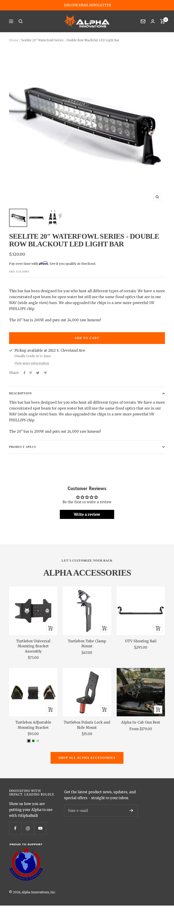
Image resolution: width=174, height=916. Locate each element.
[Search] (21, 21)
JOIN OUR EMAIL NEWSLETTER (87, 5)
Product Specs (22, 447)
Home (13, 40)
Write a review (87, 514)
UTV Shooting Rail (140, 641)
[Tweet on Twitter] (38, 372)
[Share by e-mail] (45, 372)
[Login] (153, 21)
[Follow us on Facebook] (15, 828)
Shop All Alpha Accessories (87, 757)
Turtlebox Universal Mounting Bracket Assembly (33, 646)
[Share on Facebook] (24, 372)
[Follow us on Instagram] (28, 828)
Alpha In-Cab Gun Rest (140, 722)
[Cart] (162, 21)
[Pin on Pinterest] (30, 372)
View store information (31, 363)
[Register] (131, 810)
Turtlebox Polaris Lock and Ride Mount (87, 725)
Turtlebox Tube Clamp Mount (87, 643)
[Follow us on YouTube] (40, 828)
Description (20, 393)
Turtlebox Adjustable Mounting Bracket (33, 725)
